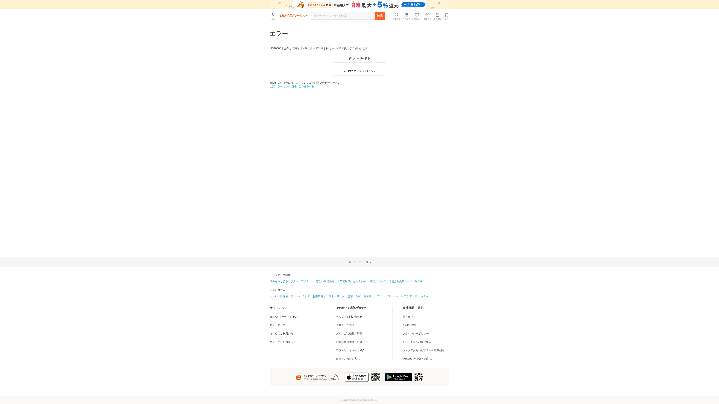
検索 (380, 15)
